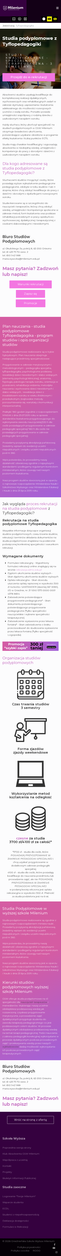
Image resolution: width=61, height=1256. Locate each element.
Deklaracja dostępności (15, 1220)
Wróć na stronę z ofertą (30, 1119)
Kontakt (6, 1165)
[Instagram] (56, 1252)
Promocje (30, 303)
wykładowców (10, 1046)
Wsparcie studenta (12, 1202)
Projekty (7, 1172)
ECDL (5, 1208)
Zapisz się (30, 293)
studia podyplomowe (27, 508)
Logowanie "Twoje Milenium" (19, 1196)
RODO (36, 1250)
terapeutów (40, 1002)
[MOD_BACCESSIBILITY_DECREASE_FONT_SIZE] (13, 19)
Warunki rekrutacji (31, 284)
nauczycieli (27, 1002)
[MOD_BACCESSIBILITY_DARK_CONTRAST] (55, 19)
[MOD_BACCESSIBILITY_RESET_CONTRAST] (43, 19)
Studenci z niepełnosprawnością (20, 1214)
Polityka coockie (20, 1250)
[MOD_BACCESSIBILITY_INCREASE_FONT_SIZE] (25, 19)
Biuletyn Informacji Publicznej (19, 1178)
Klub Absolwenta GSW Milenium (20, 1153)
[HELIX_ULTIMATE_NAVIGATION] (57, 8)
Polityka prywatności (28, 1247)
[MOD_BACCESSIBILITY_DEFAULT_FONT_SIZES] (19, 19)
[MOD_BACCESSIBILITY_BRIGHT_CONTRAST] (49, 19)
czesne (22, 838)
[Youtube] (54, 1248)
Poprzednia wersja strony (16, 1147)
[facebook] (54, 1244)
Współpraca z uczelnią (14, 1159)
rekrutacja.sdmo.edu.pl (29, 569)
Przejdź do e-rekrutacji (29, 77)
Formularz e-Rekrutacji (15, 1226)
